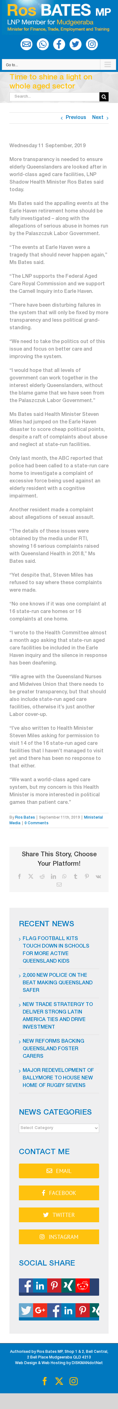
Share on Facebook (59, 1287)
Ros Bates (25, 818)
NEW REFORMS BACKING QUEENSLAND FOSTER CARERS (53, 1049)
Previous (76, 118)
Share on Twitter (59, 1311)
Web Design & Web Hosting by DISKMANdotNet (59, 1363)
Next (98, 118)
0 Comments (36, 823)
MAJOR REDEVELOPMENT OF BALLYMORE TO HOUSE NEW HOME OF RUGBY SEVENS (58, 1078)
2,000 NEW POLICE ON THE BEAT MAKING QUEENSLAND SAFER (58, 983)
